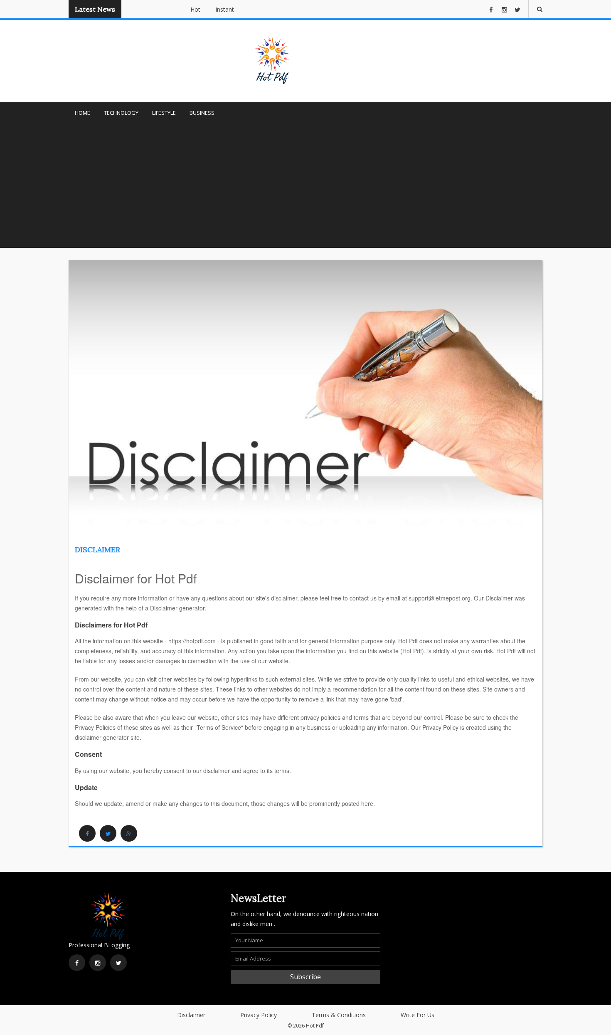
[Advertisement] (305, 185)
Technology (121, 112)
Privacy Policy (258, 1015)
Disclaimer (97, 549)
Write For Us (417, 1015)
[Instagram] (97, 962)
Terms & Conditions (339, 1015)
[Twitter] (108, 833)
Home (82, 112)
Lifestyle (164, 112)
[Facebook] (87, 833)
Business (202, 112)
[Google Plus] (129, 833)
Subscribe (305, 976)
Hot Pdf (315, 1025)
